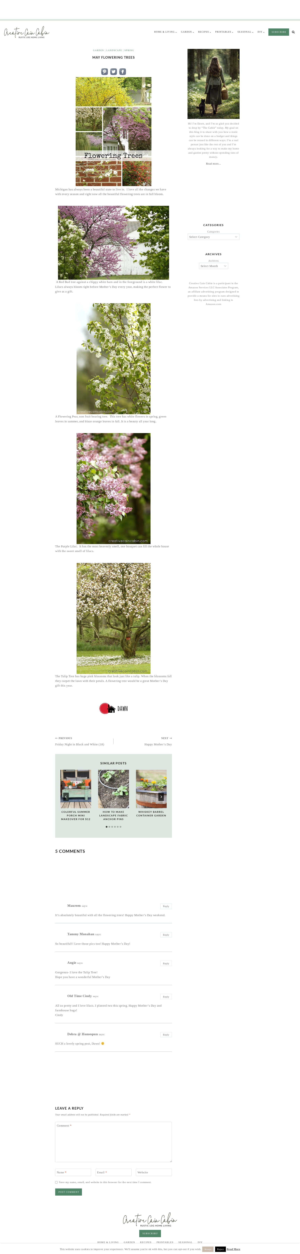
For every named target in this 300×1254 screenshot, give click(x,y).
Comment (64, 1125)
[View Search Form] (293, 32)
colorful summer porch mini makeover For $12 (75, 815)
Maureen (74, 905)
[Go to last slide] (66, 797)
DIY (200, 1242)
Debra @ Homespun (82, 1034)
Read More (233, 1249)
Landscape (114, 50)
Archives (213, 260)
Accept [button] (207, 1249)
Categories (213, 231)
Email (102, 1172)
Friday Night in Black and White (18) (79, 741)
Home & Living (108, 1242)
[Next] (161, 797)
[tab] (106, 827)
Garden (98, 50)
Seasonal (185, 1242)
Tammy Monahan (80, 934)
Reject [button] (220, 1249)
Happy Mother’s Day (158, 741)
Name (62, 1172)
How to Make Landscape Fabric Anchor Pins (113, 815)
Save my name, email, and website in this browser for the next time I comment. (105, 1182)
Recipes (146, 1242)
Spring (129, 50)
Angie (71, 962)
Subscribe (279, 32)
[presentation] (75, 789)
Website (143, 1172)
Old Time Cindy (79, 996)
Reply (166, 906)
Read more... (213, 163)
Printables (165, 1242)
